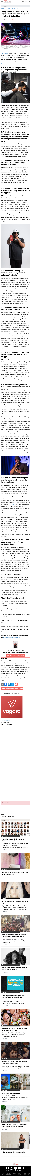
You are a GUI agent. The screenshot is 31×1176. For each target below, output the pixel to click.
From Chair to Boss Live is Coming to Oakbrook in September (13, 840)
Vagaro (13, 19)
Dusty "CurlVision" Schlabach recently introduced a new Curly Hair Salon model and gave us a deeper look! (15, 1097)
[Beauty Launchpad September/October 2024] (15, 644)
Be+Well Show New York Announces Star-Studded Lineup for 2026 (14, 1029)
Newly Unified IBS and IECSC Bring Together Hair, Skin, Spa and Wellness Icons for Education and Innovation (15, 1034)
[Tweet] (12, 684)
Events (3, 931)
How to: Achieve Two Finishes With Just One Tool (15, 902)
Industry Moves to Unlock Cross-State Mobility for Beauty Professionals (13, 996)
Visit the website (5, 720)
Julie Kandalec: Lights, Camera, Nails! (13, 1152)
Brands (3, 964)
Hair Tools (4, 898)
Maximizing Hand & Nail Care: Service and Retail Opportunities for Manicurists (14, 1125)
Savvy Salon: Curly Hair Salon (11, 1093)
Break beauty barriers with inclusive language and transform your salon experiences (15, 1067)
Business (8, 9)
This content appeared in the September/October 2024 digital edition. (15, 651)
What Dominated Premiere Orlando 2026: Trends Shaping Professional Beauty (14, 935)
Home (2, 9)
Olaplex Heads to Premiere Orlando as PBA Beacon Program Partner (15, 968)
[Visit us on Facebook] (2, 724)
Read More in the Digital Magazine (15, 655)
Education (15, 9)
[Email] (2, 684)
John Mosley (4, 53)
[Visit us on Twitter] (4, 724)
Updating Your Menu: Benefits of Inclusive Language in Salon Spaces (14, 1062)
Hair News (4, 992)
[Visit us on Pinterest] (9, 724)
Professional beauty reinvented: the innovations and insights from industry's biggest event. (14, 940)
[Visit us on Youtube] (11, 724)
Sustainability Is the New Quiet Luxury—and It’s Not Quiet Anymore (15, 873)
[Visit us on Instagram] (6, 724)
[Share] (5, 684)
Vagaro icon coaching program (11, 637)
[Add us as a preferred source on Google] (16, 684)
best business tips (8, 62)
